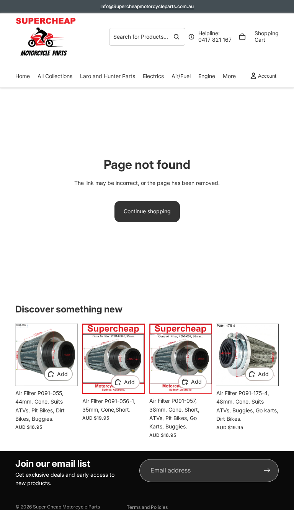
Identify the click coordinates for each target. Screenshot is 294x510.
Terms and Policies (147, 507)
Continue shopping (147, 211)
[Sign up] (267, 471)
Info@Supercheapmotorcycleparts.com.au (147, 6)
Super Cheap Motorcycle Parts (66, 507)
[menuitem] (229, 76)
